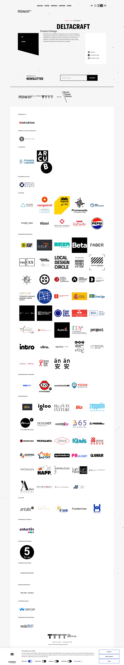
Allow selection (109, 656)
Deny (109, 661)
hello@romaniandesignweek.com (60, 644)
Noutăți (47, 6)
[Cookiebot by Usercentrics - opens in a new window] (12, 662)
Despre (69, 6)
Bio (22, 37)
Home (66, 20)
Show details (77, 661)
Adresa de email (66, 78)
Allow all (109, 651)
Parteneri (62, 6)
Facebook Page (94, 55)
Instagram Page (94, 58)
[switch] (44, 661)
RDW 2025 (40, 6)
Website (92, 52)
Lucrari (23, 41)
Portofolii (54, 6)
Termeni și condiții (56, 642)
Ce (71, 20)
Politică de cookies (67, 642)
